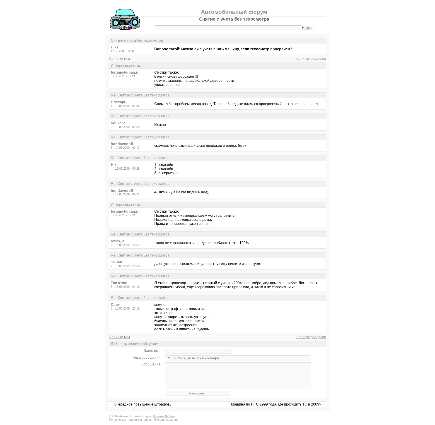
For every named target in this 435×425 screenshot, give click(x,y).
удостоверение (167, 84)
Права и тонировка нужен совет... (182, 224)
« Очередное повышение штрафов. (141, 404)
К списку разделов (311, 58)
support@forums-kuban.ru (161, 419)
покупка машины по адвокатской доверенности (194, 80)
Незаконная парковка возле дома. (183, 219)
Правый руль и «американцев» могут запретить (194, 215)
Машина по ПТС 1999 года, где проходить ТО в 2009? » (277, 404)
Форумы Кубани (164, 416)
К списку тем (119, 58)
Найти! (307, 28)
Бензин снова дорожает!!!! (176, 76)
